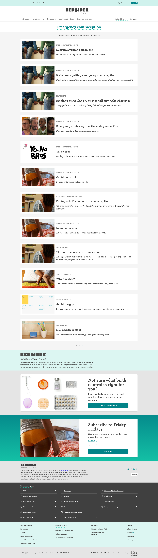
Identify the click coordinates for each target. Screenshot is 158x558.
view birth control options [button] (108, 405)
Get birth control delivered (64, 537)
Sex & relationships (26, 536)
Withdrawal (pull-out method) (114, 491)
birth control (64, 470)
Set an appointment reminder (97, 533)
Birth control (24, 529)
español (134, 3)
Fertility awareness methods (73, 512)
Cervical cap (68, 507)
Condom (66, 496)
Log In (126, 3)
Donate (129, 532)
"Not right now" (109, 501)
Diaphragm (67, 491)
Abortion (23, 532)
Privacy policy (123, 553)
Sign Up (120, 3)
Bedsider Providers (43, 3)
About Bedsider (132, 529)
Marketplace (131, 540)
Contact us (130, 536)
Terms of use (112, 553)
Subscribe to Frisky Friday (99, 529)
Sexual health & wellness (28, 540)
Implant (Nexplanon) (30, 496)
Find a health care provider (64, 530)
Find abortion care (61, 534)
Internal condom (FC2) (71, 501)
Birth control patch (29, 512)
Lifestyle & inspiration (27, 543)
